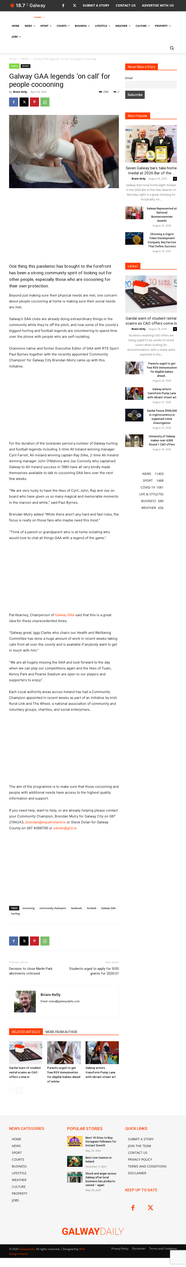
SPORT (25, 66)
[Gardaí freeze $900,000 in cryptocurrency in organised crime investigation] (134, 415)
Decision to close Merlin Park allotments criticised (30, 971)
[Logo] (40, 17)
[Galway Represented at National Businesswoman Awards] (134, 213)
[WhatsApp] (44, 102)
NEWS (25, 59)
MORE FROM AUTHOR (61, 1032)
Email (128, 78)
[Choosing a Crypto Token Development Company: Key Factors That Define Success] (134, 238)
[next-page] (19, 1090)
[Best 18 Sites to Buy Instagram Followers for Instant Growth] (75, 1141)
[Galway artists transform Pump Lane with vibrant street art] (102, 1052)
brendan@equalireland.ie (45, 822)
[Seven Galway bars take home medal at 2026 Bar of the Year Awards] (151, 144)
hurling (15, 913)
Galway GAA (64, 615)
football (91, 908)
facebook (76, 908)
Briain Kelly (20, 91)
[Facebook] (63, 6)
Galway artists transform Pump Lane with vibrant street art (101, 1072)
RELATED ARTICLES (26, 1032)
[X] (74, 6)
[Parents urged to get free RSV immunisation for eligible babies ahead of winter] (64, 1052)
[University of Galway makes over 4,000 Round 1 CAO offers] (134, 440)
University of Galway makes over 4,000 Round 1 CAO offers (162, 440)
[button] (171, 47)
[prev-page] (12, 1090)
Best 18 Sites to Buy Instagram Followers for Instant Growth (101, 1141)
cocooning (28, 908)
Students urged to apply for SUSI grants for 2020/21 (94, 971)
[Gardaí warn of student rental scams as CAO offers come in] (25, 1052)
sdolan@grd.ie (64, 828)
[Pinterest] (34, 102)
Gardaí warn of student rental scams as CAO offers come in (25, 1072)
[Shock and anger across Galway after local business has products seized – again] (75, 1177)
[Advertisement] (64, 226)
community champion (52, 908)
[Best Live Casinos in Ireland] (75, 1161)
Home (13, 59)
